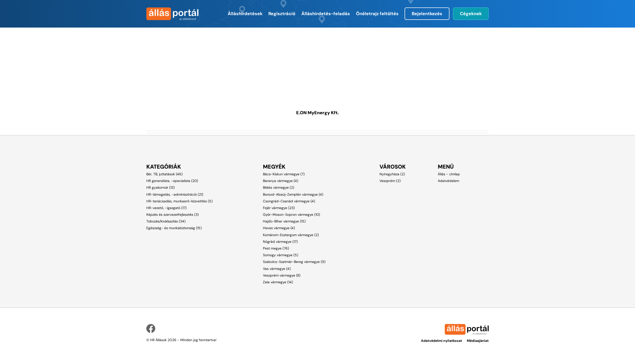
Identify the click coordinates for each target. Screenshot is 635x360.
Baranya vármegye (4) (280, 181)
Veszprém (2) (390, 181)
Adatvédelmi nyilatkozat (441, 340)
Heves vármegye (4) (279, 228)
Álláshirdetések (245, 14)
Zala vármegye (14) (278, 282)
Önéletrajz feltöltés (377, 14)
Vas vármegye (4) (277, 268)
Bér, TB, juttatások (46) (164, 174)
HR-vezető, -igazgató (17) (166, 208)
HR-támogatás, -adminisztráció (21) (174, 194)
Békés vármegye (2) (278, 187)
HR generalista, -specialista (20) (172, 181)
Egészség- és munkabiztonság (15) (174, 228)
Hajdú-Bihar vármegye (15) (284, 221)
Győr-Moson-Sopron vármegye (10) (291, 214)
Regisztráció (281, 14)
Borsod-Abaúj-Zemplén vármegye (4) (293, 194)
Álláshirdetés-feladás (325, 14)
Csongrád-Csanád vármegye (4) (289, 201)
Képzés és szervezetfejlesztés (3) (172, 214)
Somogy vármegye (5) (280, 255)
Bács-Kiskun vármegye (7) (284, 174)
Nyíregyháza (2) (392, 174)
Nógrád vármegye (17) (280, 241)
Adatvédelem (448, 181)
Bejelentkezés (427, 14)
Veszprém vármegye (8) (281, 275)
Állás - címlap (449, 174)
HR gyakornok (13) (160, 187)
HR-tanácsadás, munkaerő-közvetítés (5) (179, 201)
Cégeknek (471, 14)
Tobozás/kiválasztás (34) (166, 221)
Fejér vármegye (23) (279, 208)
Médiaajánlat (478, 340)
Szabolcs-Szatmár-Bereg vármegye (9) (294, 261)
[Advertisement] (291, 62)
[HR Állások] (171, 13)
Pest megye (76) (276, 248)
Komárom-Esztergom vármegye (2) (291, 235)
